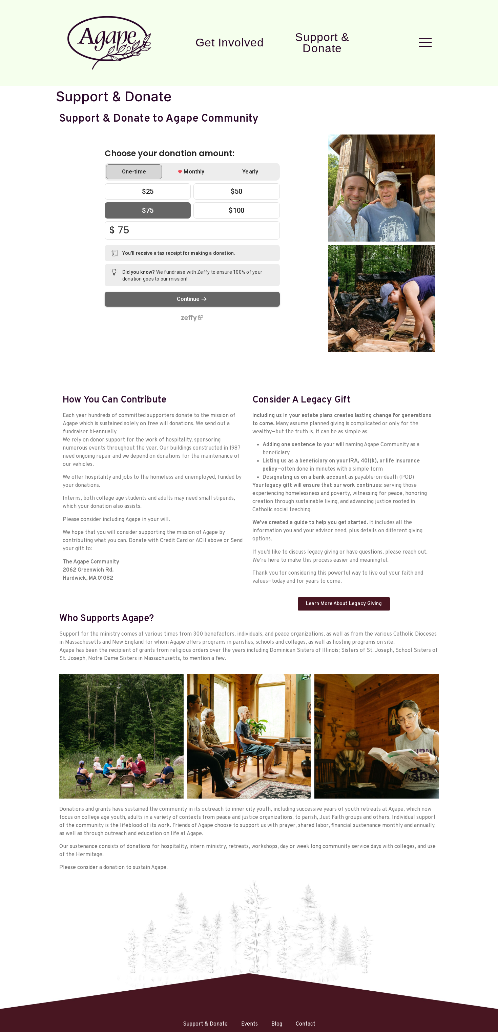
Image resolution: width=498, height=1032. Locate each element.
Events (249, 1024)
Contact (305, 1024)
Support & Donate (322, 42)
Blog (276, 1024)
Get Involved (229, 42)
